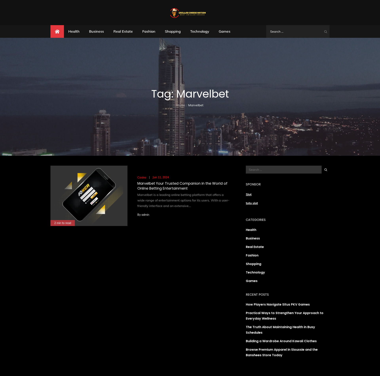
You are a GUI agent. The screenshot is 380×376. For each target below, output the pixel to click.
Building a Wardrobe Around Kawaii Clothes (281, 341)
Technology (199, 31)
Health (74, 31)
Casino (141, 177)
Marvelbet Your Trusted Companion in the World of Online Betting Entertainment (182, 186)
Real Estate (123, 31)
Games (224, 31)
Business (96, 31)
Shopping (173, 31)
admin (145, 214)
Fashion (148, 31)
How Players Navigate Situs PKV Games (278, 304)
